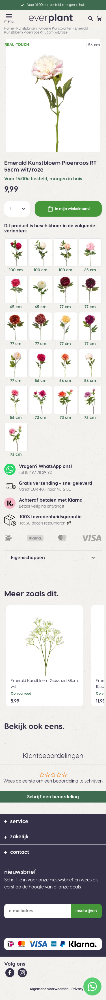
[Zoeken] (90, 18)
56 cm (41, 381)
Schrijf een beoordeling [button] (53, 797)
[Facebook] (10, 972)
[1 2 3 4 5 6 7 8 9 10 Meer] (17, 209)
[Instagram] (22, 972)
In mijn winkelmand (72, 208)
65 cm (90, 270)
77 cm (65, 307)
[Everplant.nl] (51, 18)
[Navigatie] (9, 16)
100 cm (16, 270)
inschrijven (86, 911)
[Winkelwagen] (99, 18)
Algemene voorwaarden (49, 989)
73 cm (40, 418)
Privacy (78, 989)
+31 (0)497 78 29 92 (35, 473)
